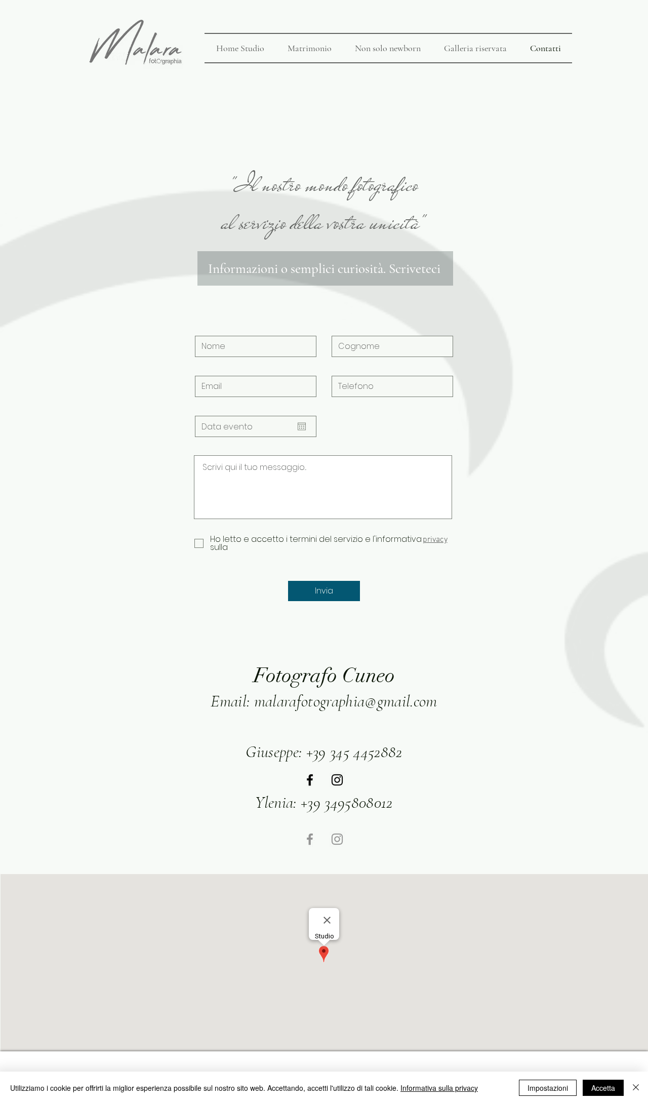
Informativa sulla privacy (439, 1088)
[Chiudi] (636, 1088)
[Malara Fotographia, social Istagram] (337, 779)
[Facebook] (309, 839)
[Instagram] (337, 839)
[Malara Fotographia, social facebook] (309, 779)
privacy (435, 540)
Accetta (603, 1088)
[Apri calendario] (302, 426)
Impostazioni (548, 1088)
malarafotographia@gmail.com (345, 701)
